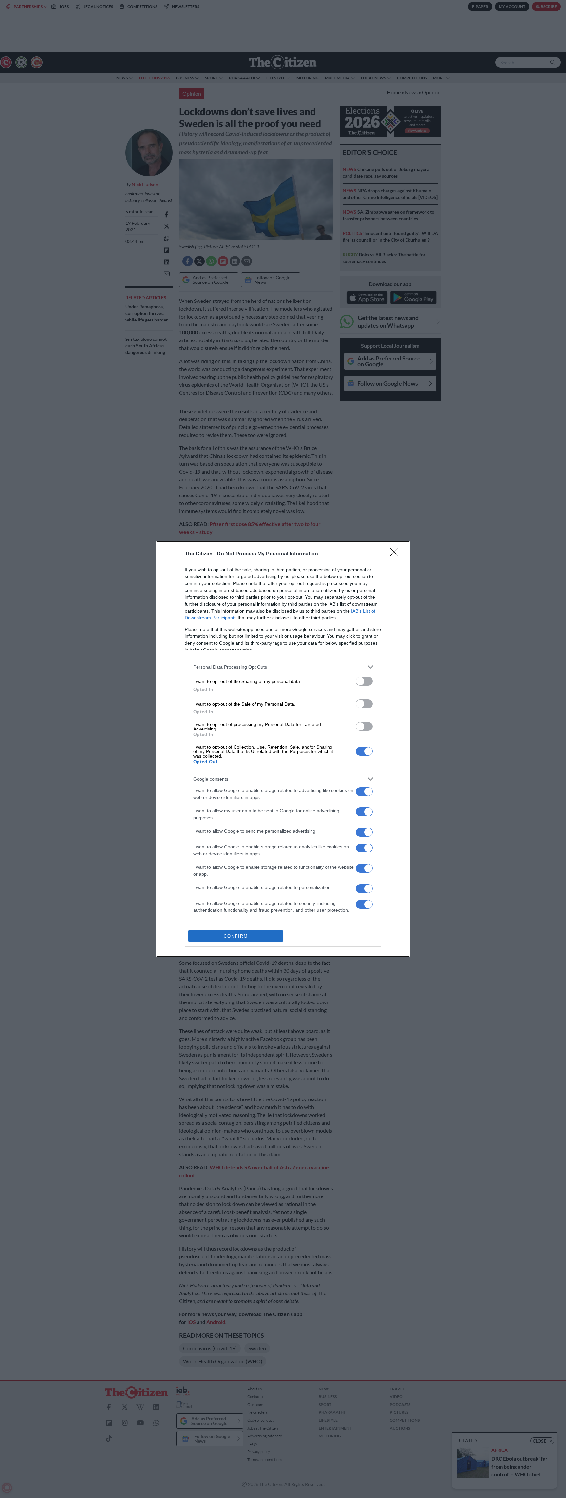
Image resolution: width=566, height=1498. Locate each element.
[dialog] (283, 749)
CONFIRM (236, 936)
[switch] (364, 681)
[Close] (396, 554)
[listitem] (283, 666)
